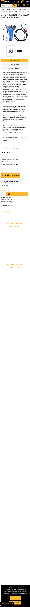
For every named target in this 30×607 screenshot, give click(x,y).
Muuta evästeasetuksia (7, 603)
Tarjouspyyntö (5, 185)
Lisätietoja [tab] (15, 64)
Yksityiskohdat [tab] (14, 60)
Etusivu (3, 9)
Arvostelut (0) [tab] (14, 68)
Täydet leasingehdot (6, 205)
